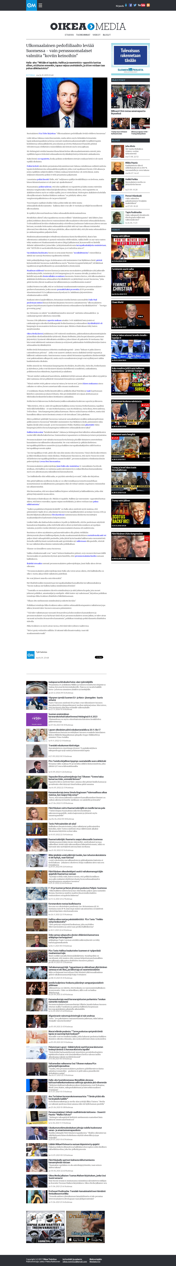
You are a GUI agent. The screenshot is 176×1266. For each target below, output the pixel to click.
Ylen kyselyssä (58, 515)
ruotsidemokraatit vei (96, 535)
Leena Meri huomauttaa (50, 461)
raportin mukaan (54, 320)
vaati (88, 391)
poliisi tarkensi (45, 187)
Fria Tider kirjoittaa (47, 133)
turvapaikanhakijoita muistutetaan (91, 245)
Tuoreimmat (83, 35)
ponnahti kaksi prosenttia (68, 289)
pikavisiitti (89, 425)
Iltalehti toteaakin (34, 563)
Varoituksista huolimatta (37, 253)
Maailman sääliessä (35, 271)
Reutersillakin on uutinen (54, 276)
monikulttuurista (81, 253)
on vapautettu (43, 159)
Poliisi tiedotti (33, 166)
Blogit (107, 35)
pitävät (99, 260)
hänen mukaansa (90, 384)
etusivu (69, 35)
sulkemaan (81, 541)
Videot (96, 35)
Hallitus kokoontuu (35, 432)
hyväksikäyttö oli (95, 323)
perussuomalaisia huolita (86, 556)
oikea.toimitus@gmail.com (75, 1261)
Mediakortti (95, 1261)
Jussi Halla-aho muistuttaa (68, 466)
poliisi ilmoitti (43, 179)
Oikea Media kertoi (35, 334)
